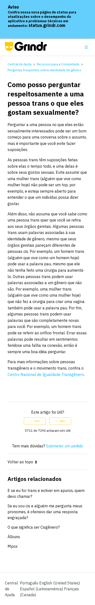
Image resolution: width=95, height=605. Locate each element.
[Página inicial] (26, 49)
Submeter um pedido (64, 445)
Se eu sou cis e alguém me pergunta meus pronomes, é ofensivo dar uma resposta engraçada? (45, 511)
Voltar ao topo (20, 461)
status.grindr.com (46, 25)
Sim (36, 421)
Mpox (13, 546)
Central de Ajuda (19, 64)
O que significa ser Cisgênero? (34, 527)
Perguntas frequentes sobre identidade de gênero (44, 70)
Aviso (13, 7)
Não (62, 421)
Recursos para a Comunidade (58, 64)
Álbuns (14, 536)
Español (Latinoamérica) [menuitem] (42, 588)
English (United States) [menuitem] (59, 583)
